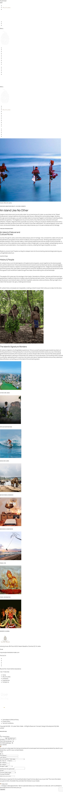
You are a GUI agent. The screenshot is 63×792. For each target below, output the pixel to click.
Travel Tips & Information (9, 60)
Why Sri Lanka (6, 7)
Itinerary (2, 739)
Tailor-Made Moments (8, 53)
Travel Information (7, 124)
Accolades (5, 55)
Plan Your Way (6, 117)
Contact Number (5, 774)
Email (2, 770)
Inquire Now (2, 789)
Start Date (3, 741)
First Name (3, 755)
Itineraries (5, 9)
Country (2, 772)
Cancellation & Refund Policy (10, 69)
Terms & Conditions (8, 122)
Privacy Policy (6, 67)
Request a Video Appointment (10, 71)
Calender (5, 59)
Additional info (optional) (7, 769)
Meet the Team (6, 51)
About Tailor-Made (7, 50)
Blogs (4, 64)
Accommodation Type (6, 759)
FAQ (3, 72)
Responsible (6, 62)
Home (4, 6)
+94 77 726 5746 (4, 672)
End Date (2, 743)
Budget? (2, 766)
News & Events (6, 74)
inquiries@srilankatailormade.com (9, 652)
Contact (4, 25)
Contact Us (5, 682)
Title (1, 752)
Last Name (3, 757)
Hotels (4, 23)
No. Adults (3, 764)
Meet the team (6, 115)
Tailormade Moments (8, 119)
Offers (4, 57)
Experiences (6, 22)
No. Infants (3, 762)
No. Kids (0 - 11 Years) (6, 761)
